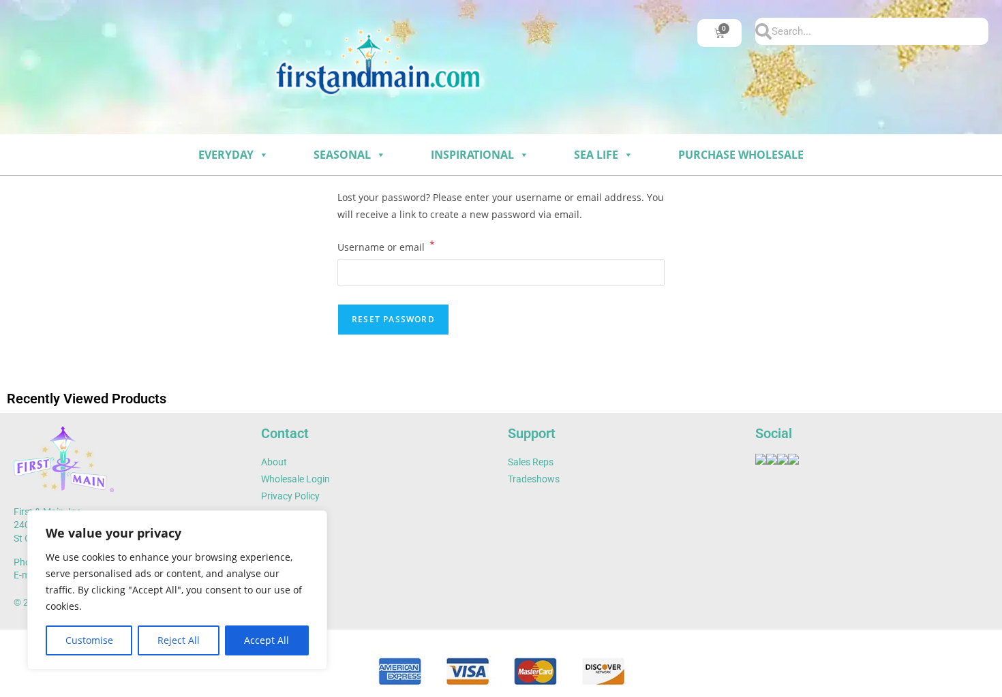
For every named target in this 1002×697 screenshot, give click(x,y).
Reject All (178, 640)
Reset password (393, 319)
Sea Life (596, 154)
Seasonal (342, 154)
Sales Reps (530, 461)
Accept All (266, 640)
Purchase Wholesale (741, 154)
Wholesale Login (295, 479)
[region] (177, 590)
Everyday (226, 154)
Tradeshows (534, 479)
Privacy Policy (290, 496)
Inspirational (472, 154)
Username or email (386, 245)
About (274, 461)
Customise (89, 640)
